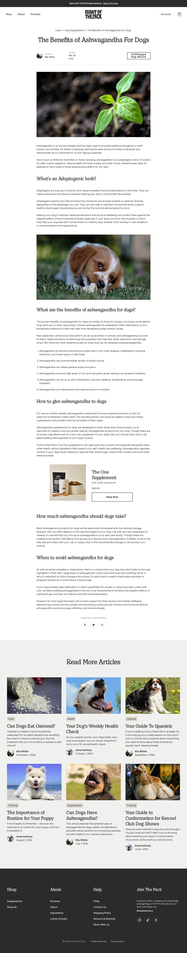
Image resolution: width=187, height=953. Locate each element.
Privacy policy (117, 941)
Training (13, 805)
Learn (58, 30)
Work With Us (101, 925)
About (21, 14)
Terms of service (98, 941)
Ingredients (56, 913)
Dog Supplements (74, 30)
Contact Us (100, 907)
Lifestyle (131, 719)
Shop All (12, 907)
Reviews (35, 14)
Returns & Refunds (104, 919)
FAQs (96, 901)
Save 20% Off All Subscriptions (93, 3)
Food (11, 719)
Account (166, 14)
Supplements (74, 805)
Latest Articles (58, 919)
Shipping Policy (102, 913)
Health (71, 719)
